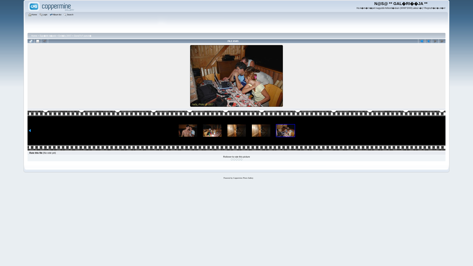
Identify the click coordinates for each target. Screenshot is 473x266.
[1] (232, 159)
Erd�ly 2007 (65, 36)
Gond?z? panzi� (82, 36)
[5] (241, 159)
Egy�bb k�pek (48, 36)
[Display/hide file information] (37, 41)
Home (34, 36)
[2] (234, 159)
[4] (239, 159)
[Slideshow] (44, 41)
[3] (236, 159)
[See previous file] (428, 41)
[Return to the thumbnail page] (31, 41)
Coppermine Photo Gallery (243, 178)
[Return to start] (421, 41)
